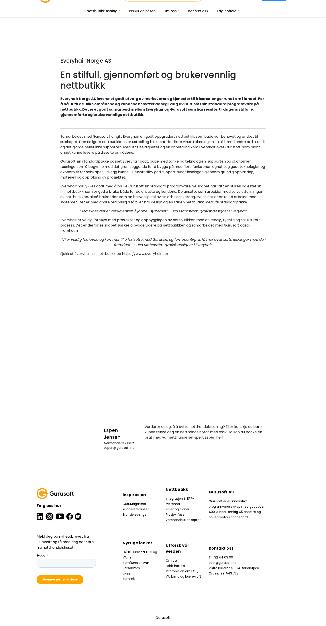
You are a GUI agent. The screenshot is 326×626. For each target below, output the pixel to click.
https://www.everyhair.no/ (145, 253)
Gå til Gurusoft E (135, 552)
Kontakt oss (198, 11)
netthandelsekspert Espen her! (196, 437)
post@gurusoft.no (223, 562)
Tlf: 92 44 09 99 (221, 557)
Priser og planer (177, 509)
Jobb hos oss (176, 566)
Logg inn (129, 573)
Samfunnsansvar (136, 562)
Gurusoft (163, 617)
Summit (129, 578)
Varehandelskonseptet (183, 520)
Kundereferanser (136, 509)
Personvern (131, 568)
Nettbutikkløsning (102, 11)
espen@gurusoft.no (119, 447)
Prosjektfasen (176, 514)
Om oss (170, 11)
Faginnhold (227, 11)
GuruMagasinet (134, 504)
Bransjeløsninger (135, 514)
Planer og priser (142, 11)
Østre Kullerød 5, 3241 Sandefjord (234, 568)
